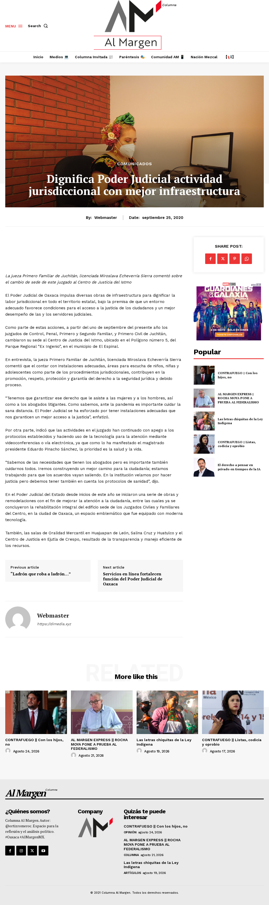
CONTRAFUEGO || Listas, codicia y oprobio (237, 444)
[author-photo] (8, 751)
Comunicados (134, 164)
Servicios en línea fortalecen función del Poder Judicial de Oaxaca (132, 579)
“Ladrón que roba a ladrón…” (41, 573)
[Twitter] (222, 258)
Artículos (132, 873)
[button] (39, 25)
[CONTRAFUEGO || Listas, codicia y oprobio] (204, 443)
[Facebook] (210, 258)
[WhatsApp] (246, 258)
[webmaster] (17, 619)
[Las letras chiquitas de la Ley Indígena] (204, 421)
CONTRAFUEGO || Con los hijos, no (156, 826)
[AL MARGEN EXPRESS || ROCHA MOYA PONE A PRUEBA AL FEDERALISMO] (204, 398)
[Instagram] (21, 850)
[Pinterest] (234, 258)
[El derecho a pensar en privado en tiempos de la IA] (204, 467)
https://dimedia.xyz (54, 624)
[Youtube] (43, 850)
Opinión (130, 832)
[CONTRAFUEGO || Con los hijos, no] (204, 375)
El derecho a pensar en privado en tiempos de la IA (239, 467)
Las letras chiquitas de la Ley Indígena (151, 864)
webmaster (105, 217)
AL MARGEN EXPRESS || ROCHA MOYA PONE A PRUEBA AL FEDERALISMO (239, 398)
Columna (131, 855)
